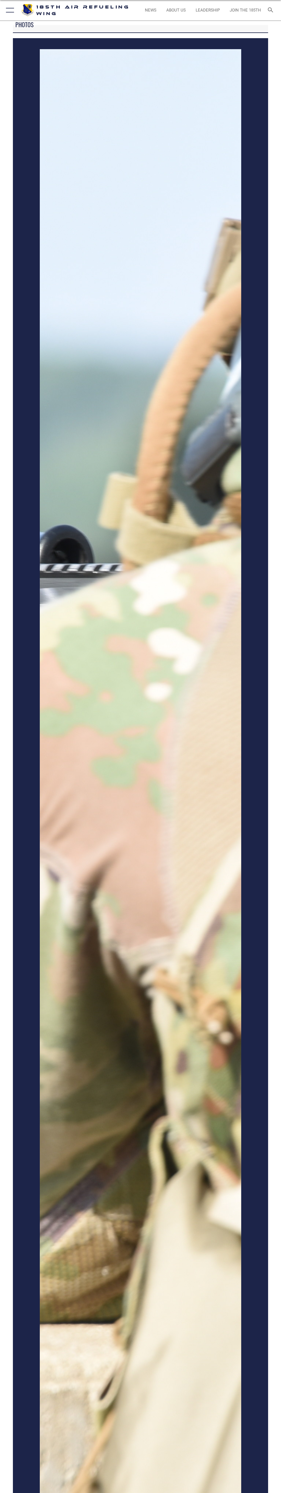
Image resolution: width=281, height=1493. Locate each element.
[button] (9, 10)
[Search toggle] (271, 10)
